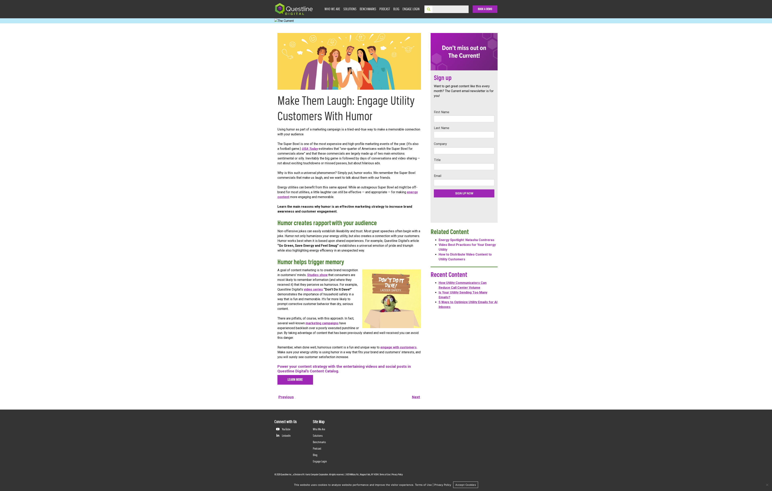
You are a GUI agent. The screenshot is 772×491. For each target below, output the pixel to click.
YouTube (285, 429)
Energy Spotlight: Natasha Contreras (466, 240)
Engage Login (411, 9)
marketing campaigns (322, 323)
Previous (286, 397)
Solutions (349, 9)
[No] (767, 485)
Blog (396, 9)
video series (313, 289)
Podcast (384, 9)
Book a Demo (485, 9)
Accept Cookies (465, 484)
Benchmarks (368, 9)
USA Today (310, 149)
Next (416, 397)
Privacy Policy (397, 474)
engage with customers (398, 347)
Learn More (295, 380)
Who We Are (332, 9)
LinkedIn (286, 435)
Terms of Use (385, 474)
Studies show (317, 275)
